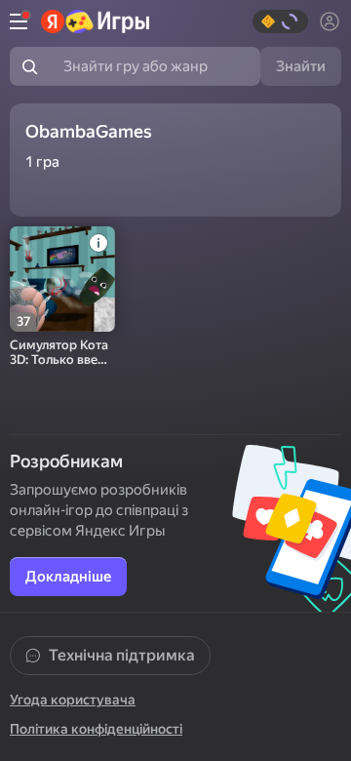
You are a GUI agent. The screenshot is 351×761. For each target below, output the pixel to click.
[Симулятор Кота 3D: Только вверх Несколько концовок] (62, 279)
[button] (280, 21)
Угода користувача (73, 699)
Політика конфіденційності (96, 729)
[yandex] (95, 21)
